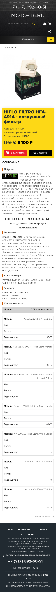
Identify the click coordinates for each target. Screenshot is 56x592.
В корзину (17, 153)
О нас (11, 530)
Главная (8, 47)
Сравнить (41, 153)
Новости (24, 530)
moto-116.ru (28, 16)
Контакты (27, 534)
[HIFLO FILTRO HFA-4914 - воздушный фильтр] (28, 79)
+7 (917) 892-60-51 (28, 7)
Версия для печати (44, 516)
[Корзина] (49, 22)
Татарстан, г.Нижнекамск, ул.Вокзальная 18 (28, 3)
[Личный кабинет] (45, 22)
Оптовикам (40, 530)
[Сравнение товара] (49, 30)
